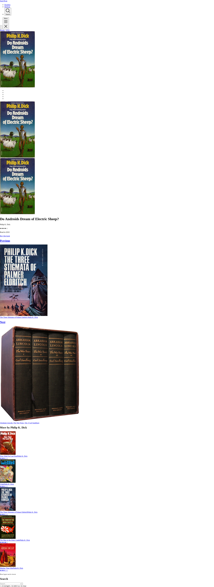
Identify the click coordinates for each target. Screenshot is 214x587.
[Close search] (22, 584)
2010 (7, 30)
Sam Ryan (3, 1)
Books (2, 30)
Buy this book (5, 236)
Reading (7, 5)
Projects (7, 7)
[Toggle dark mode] (1, 27)
